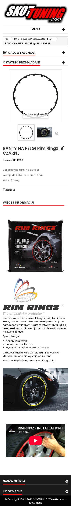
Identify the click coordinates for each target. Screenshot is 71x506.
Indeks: (7, 160)
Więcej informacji (18, 202)
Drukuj (10, 190)
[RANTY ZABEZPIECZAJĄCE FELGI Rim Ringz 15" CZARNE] (26, 132)
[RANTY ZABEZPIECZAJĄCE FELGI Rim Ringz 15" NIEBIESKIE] (44, 132)
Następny (57, 133)
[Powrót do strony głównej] (6, 39)
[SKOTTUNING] (35, 14)
